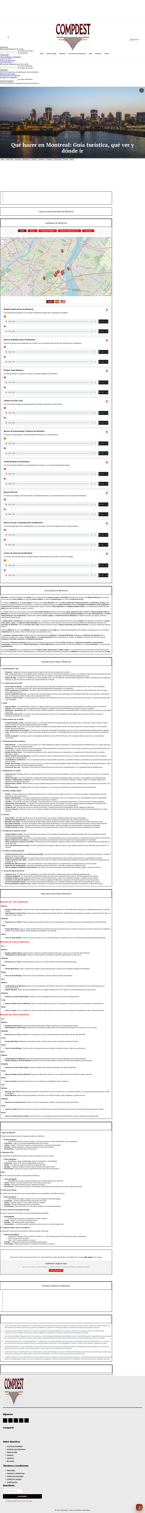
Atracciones (9, 159)
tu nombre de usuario (25, 68)
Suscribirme (22, 1496)
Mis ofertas (89, 1257)
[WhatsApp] (20, 1433)
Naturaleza (88, 230)
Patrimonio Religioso (47, 230)
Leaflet (99, 295)
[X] (21, 1420)
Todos (2, 159)
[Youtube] (26, 1420)
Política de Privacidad (25, 1501)
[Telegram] (34, 1433)
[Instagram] (10, 1420)
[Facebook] (5, 1420)
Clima (71, 159)
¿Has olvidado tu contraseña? (10, 57)
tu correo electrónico (25, 66)
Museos (32, 230)
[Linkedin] (16, 1420)
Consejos (34, 159)
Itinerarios (41, 159)
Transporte (49, 159)
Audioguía (18, 159)
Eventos (65, 159)
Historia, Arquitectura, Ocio (69, 230)
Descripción (26, 159)
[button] (8, 37)
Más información (56, 1270)
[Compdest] (31, 1391)
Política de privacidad (7, 60)
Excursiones (57, 159)
